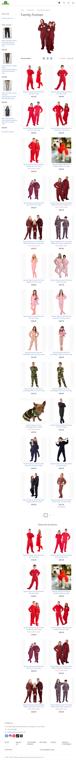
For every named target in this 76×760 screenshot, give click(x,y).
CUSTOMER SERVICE (31, 743)
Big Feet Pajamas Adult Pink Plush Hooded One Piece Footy (33, 281)
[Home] (4, 3)
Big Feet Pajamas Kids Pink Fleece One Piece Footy (33, 317)
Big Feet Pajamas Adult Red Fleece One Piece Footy (33, 93)
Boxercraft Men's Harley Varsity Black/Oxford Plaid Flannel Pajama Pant (9, 43)
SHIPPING (8, 750)
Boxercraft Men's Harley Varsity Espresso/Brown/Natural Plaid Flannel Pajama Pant (9, 69)
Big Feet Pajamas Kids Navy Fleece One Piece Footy (61, 464)
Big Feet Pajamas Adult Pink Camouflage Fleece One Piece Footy (34, 353)
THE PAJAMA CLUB (47, 750)
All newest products (8, 132)
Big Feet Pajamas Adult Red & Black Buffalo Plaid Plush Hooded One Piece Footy (61, 205)
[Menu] (73, 3)
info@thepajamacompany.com (16, 732)
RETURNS (43, 742)
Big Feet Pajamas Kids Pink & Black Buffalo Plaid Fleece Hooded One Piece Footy (61, 243)
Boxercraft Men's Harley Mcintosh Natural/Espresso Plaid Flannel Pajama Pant (9, 95)
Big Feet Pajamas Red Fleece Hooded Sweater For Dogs (61, 165)
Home (22, 10)
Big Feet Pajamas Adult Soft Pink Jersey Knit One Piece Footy (61, 317)
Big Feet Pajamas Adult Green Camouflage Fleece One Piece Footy (34, 390)
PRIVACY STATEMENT (66, 743)
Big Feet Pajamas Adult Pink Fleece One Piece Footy (61, 281)
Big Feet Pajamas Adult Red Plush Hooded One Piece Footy (61, 129)
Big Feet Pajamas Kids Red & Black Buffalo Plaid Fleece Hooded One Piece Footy (33, 243)
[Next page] (53, 515)
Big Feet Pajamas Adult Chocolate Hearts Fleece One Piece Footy (61, 501)
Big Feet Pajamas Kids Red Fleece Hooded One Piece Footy (33, 165)
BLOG (7, 742)
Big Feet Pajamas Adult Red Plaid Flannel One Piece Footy (34, 204)
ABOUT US (18, 743)
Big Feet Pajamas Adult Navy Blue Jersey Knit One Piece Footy (33, 464)
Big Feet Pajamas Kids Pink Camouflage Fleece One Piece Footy (61, 353)
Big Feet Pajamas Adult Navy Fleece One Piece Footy (61, 426)
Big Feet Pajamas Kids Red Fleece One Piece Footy (61, 93)
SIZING (53, 742)
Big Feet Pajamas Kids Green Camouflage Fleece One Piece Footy (61, 390)
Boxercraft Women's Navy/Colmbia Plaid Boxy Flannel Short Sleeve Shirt (9, 121)
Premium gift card (7, 18)
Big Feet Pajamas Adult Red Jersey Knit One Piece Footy (33, 129)
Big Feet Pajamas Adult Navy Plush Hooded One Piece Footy (33, 501)
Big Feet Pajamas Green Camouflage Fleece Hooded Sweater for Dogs (33, 427)
